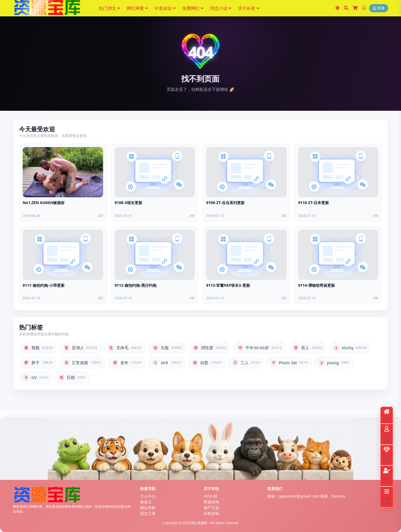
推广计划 (211, 507)
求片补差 (246, 8)
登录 (381, 8)
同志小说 (219, 8)
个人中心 (147, 496)
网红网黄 (135, 8)
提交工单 (147, 513)
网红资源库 (199, 523)
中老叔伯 (163, 8)
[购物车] (355, 8)
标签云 (146, 501)
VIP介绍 (210, 496)
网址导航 (147, 507)
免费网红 (191, 8)
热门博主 (107, 8)
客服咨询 (211, 501)
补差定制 (211, 513)
